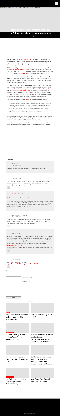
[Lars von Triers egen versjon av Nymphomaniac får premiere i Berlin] (17, 328)
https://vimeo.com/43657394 (14, 245)
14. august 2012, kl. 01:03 (16, 216)
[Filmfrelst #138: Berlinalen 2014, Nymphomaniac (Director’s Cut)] (17, 373)
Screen (27, 99)
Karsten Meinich (27, 36)
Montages (4, 2)
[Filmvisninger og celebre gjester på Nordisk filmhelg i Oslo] (17, 350)
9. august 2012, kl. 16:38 (16, 165)
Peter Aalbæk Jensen (24, 90)
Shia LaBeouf (15, 69)
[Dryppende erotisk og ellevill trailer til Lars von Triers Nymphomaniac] (17, 308)
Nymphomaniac (25, 63)
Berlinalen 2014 (9, 332)
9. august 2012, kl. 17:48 (16, 195)
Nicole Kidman (25, 69)
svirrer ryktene (36, 68)
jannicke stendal (16, 194)
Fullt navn (24, 274)
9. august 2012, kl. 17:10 (16, 178)
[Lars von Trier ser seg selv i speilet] (42, 308)
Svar (8, 170)
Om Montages (27, 413)
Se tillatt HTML (51, 297)
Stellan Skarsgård (44, 89)
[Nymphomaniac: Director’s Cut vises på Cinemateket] (42, 373)
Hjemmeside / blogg (26, 281)
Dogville (23, 73)
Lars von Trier (27, 59)
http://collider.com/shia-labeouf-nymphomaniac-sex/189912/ (22, 264)
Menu (56, 3)
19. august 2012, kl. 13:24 (16, 259)
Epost (27, 277)
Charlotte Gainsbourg (20, 89)
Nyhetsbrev (33, 413)
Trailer (7, 312)
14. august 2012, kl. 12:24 (16, 233)
